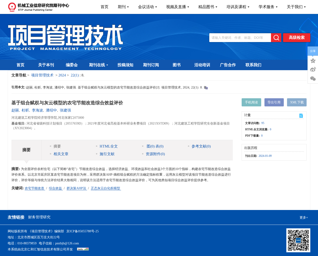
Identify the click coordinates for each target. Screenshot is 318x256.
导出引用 (274, 102)
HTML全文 (109, 146)
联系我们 (253, 65)
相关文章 (61, 154)
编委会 (72, 65)
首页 (104, 7)
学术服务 (266, 7)
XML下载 (297, 102)
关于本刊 (46, 65)
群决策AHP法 (77, 188)
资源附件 (155, 154)
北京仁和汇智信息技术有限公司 (43, 249)
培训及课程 (236, 7)
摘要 (57, 146)
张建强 (65, 110)
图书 (177, 65)
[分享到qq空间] (313, 60)
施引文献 (107, 154)
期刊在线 (97, 65)
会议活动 (146, 7)
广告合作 (228, 65)
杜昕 (25, 110)
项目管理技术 (42, 75)
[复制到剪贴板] (206, 87)
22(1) (75, 75)
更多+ (304, 217)
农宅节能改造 (35, 188)
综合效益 (56, 188)
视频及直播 (176, 7)
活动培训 (202, 65)
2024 (62, 75)
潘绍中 (51, 110)
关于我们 (295, 7)
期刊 (122, 7)
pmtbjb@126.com (67, 243)
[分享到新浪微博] (313, 69)
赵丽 (15, 110)
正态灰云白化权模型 (106, 188)
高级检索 (297, 37)
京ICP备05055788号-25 (82, 231)
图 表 (154, 146)
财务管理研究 (39, 217)
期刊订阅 (151, 65)
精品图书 (206, 7)
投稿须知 (125, 65)
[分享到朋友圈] (313, 78)
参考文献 (201, 146)
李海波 (37, 110)
